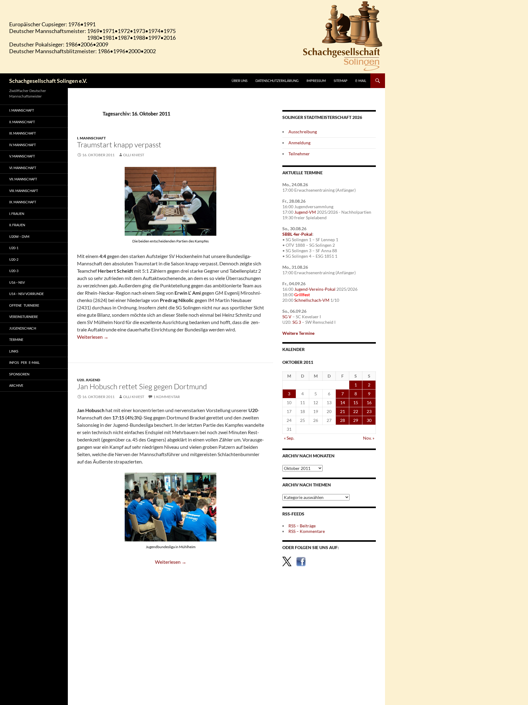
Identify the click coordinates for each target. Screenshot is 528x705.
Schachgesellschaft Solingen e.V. (48, 80)
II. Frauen (17, 225)
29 (355, 420)
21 (342, 411)
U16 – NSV (17, 282)
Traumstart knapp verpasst (119, 144)
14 (342, 402)
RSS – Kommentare (306, 531)
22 (355, 411)
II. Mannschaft (22, 122)
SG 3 (296, 322)
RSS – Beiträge (302, 525)
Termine (16, 339)
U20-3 (13, 271)
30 (369, 420)
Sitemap (340, 81)
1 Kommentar (166, 396)
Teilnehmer (299, 153)
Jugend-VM (305, 212)
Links (13, 351)
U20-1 (13, 248)
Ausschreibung (302, 131)
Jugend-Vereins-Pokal (315, 289)
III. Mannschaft (22, 133)
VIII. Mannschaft (23, 191)
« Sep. (289, 438)
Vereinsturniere (23, 317)
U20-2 (13, 259)
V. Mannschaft (22, 156)
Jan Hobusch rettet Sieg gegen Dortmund (142, 386)
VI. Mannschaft (22, 168)
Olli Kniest (133, 155)
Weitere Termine (298, 333)
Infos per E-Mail (24, 362)
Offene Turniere (24, 305)
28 (342, 420)
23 (369, 411)
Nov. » (368, 438)
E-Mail (360, 81)
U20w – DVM (19, 236)
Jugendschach (22, 328)
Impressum (316, 81)
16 (369, 402)
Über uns (240, 81)
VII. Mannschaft (23, 179)
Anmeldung (299, 142)
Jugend (93, 380)
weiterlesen (92, 337)
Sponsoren (19, 374)
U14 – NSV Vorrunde (26, 294)
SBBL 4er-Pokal (297, 234)
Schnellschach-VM (311, 300)
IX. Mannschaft (22, 202)
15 (355, 402)
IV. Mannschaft (22, 145)
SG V (287, 316)
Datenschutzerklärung (277, 81)
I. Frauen (16, 214)
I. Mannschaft (91, 138)
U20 (80, 380)
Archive (16, 385)
